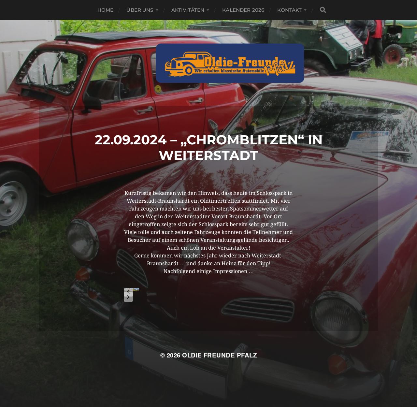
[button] (128, 292)
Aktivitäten (188, 10)
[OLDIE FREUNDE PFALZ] (230, 63)
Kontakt (289, 10)
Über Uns (139, 10)
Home (105, 10)
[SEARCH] (323, 10)
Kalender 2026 (243, 10)
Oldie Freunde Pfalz (219, 355)
